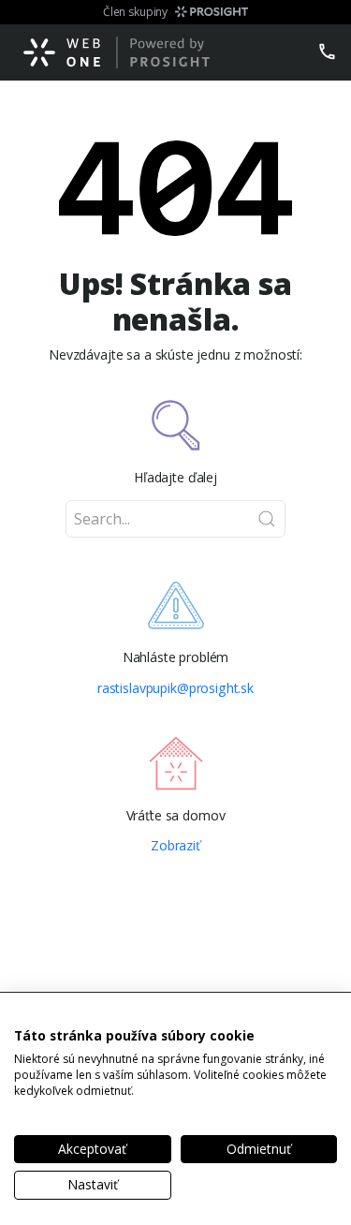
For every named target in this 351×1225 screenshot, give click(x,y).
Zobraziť (175, 845)
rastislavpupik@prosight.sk (175, 688)
